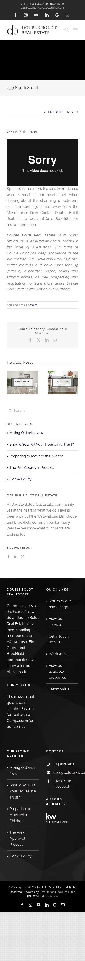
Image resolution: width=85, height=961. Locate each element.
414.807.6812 (63, 764)
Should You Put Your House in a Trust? (42, 444)
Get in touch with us (59, 639)
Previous (55, 112)
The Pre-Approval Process (32, 467)
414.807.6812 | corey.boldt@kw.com (42, 7)
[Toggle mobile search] (66, 29)
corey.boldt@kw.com (65, 772)
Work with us (59, 654)
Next (71, 112)
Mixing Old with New (26, 433)
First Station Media (51, 892)
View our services (56, 621)
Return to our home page (60, 604)
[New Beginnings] (33, 373)
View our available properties (57, 671)
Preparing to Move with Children (36, 456)
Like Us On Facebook (62, 784)
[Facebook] (8, 556)
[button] (10, 382)
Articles (32, 305)
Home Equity (21, 479)
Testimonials (59, 689)
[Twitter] (22, 556)
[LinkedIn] (15, 556)
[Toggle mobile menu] (75, 29)
